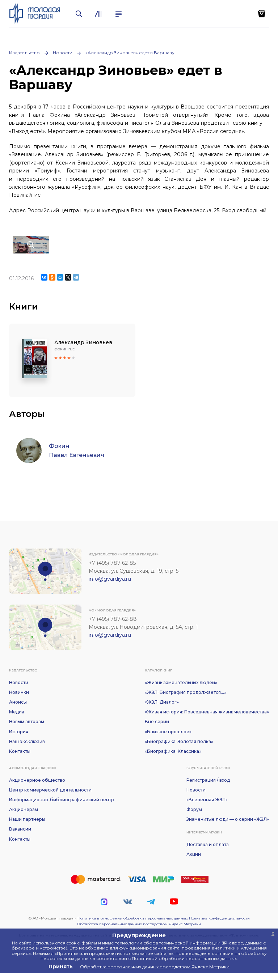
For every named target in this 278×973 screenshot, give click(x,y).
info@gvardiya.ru (110, 579)
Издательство (24, 52)
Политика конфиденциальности (219, 918)
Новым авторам (26, 721)
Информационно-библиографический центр (61, 799)
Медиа (16, 711)
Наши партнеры (27, 819)
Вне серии (157, 721)
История (18, 731)
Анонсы (18, 702)
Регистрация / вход (208, 780)
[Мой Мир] (60, 277)
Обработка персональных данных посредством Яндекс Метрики (139, 924)
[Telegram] (76, 277)
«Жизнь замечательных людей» (181, 682)
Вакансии (20, 829)
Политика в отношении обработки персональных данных (132, 918)
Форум (194, 809)
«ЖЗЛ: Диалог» (162, 702)
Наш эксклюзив (27, 741)
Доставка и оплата (207, 844)
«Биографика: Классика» (173, 751)
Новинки (19, 692)
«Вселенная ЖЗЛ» (207, 799)
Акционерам (23, 809)
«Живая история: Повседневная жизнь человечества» (207, 711)
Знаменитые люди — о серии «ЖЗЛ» (227, 819)
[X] (68, 277)
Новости (62, 52)
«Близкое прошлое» (168, 731)
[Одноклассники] (52, 277)
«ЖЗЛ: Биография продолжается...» (185, 692)
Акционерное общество (37, 780)
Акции (193, 854)
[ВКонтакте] (44, 277)
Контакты (19, 751)
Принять (61, 966)
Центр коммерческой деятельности (50, 790)
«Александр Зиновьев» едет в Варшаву (129, 52)
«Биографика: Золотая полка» (179, 741)
